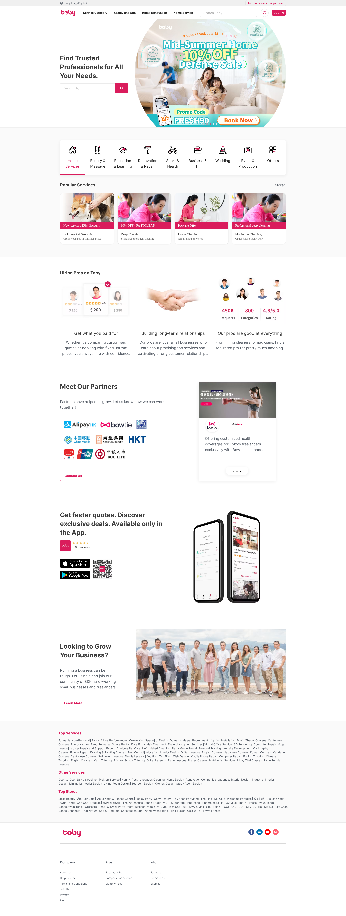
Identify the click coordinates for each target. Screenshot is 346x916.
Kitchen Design (164, 783)
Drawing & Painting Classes (108, 752)
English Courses (212, 752)
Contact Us (73, 476)
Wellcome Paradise (239, 798)
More (279, 185)
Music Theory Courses (251, 740)
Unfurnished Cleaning (156, 748)
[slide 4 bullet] (213, 124)
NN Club (219, 798)
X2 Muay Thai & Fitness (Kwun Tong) (250, 802)
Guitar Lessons (190, 752)
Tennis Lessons (135, 756)
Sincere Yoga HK (213, 802)
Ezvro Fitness (211, 810)
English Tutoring (253, 756)
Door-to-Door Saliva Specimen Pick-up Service (89, 779)
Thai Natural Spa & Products (100, 810)
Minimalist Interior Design (85, 783)
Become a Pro (114, 872)
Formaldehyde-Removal (74, 740)
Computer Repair (265, 744)
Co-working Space (141, 740)
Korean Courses (260, 752)
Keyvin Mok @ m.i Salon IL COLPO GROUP (216, 806)
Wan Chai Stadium (89, 802)
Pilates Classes (197, 760)
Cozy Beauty (162, 798)
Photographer (80, 744)
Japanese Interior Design (234, 779)
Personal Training (210, 748)
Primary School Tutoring (129, 760)
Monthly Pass (113, 883)
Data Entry (138, 744)
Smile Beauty (66, 798)
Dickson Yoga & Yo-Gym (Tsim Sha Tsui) (161, 806)
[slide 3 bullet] (210, 124)
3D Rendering (243, 744)
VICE (166, 802)
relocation (151, 752)
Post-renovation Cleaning (148, 779)
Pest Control (136, 752)
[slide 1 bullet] (204, 124)
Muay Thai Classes (249, 760)
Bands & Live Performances (109, 740)
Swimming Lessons (110, 756)
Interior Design (169, 752)
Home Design (175, 779)
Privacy (64, 894)
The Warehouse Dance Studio (142, 802)
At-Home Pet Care (128, 748)
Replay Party (143, 798)
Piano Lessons (177, 760)
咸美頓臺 (259, 798)
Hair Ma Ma (265, 806)
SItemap (155, 883)
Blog (62, 900)
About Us (66, 872)
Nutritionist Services (222, 760)
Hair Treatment (156, 744)
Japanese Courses (236, 752)
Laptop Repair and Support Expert (92, 748)
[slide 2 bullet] (207, 124)
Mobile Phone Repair (204, 756)
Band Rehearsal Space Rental (110, 744)
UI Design (161, 740)
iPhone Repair (79, 752)
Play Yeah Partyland (186, 798)
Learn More (73, 703)
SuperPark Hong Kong (185, 802)
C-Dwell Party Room (120, 806)
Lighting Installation (222, 740)
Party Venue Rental (184, 748)
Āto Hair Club (86, 798)
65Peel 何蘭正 (111, 802)
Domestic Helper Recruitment (189, 740)
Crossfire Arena (95, 806)
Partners (155, 872)
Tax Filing (165, 756)
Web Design (181, 756)
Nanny (125, 779)
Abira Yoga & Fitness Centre (115, 798)
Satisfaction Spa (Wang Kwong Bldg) (145, 810)
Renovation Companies (201, 779)
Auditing (151, 756)
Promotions (157, 878)
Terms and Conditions (73, 883)
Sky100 (251, 806)
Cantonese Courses (83, 756)
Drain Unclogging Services (185, 744)
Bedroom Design (142, 783)
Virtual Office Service (218, 744)
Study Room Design (189, 783)
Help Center (67, 878)
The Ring (206, 798)
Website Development (237, 748)
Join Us (64, 889)
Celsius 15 (193, 810)
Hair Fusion (178, 810)
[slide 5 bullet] (216, 124)
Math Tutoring (103, 760)
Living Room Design (117, 783)
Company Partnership (118, 878)
